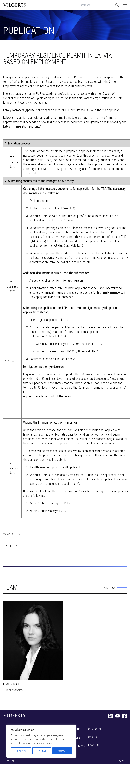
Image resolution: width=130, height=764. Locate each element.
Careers (93, 737)
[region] (41, 741)
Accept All (62, 751)
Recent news (77, 745)
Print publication (13, 545)
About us (109, 587)
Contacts (94, 729)
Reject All (42, 751)
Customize (21, 751)
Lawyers (93, 745)
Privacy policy (121, 760)
